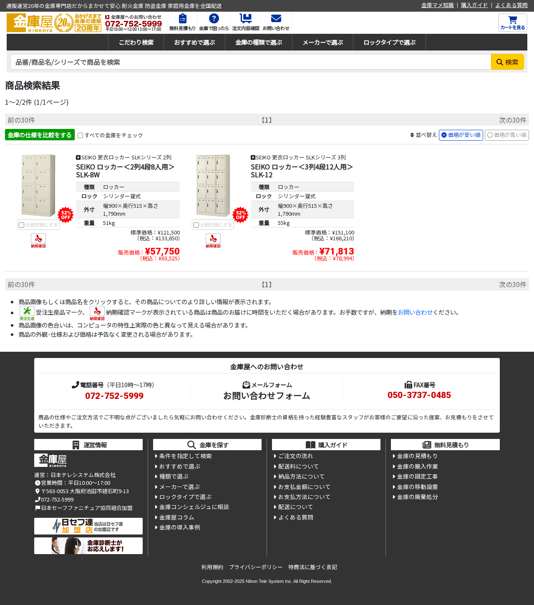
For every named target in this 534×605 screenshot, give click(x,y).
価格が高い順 (510, 135)
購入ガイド (474, 5)
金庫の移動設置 (417, 486)
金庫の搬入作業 (417, 466)
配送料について (298, 466)
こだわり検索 (136, 42)
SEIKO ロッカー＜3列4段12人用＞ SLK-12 (302, 170)
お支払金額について (304, 486)
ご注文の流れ (295, 455)
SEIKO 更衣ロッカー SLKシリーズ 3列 (301, 157)
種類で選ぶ (174, 476)
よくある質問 (511, 5)
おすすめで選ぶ (194, 42)
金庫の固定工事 (417, 476)
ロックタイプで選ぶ (389, 42)
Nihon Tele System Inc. (269, 581)
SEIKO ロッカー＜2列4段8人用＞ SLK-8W (125, 170)
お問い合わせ (415, 312)
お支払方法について (304, 496)
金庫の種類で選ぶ (258, 42)
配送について (295, 506)
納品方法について (301, 476)
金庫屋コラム (176, 517)
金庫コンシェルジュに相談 (194, 506)
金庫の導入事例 (179, 527)
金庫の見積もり (417, 455)
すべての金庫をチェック (113, 135)
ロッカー (114, 187)
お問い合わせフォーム (266, 395)
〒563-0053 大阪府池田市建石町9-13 (85, 491)
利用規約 (212, 567)
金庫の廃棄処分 (417, 496)
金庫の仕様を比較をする (40, 134)
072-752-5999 (114, 396)
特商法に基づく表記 (312, 567)
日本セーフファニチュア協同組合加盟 (87, 508)
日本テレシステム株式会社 (83, 475)
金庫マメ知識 (437, 5)
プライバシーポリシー (256, 567)
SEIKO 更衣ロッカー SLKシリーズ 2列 (126, 157)
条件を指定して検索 (185, 455)
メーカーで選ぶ (322, 42)
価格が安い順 (464, 135)
